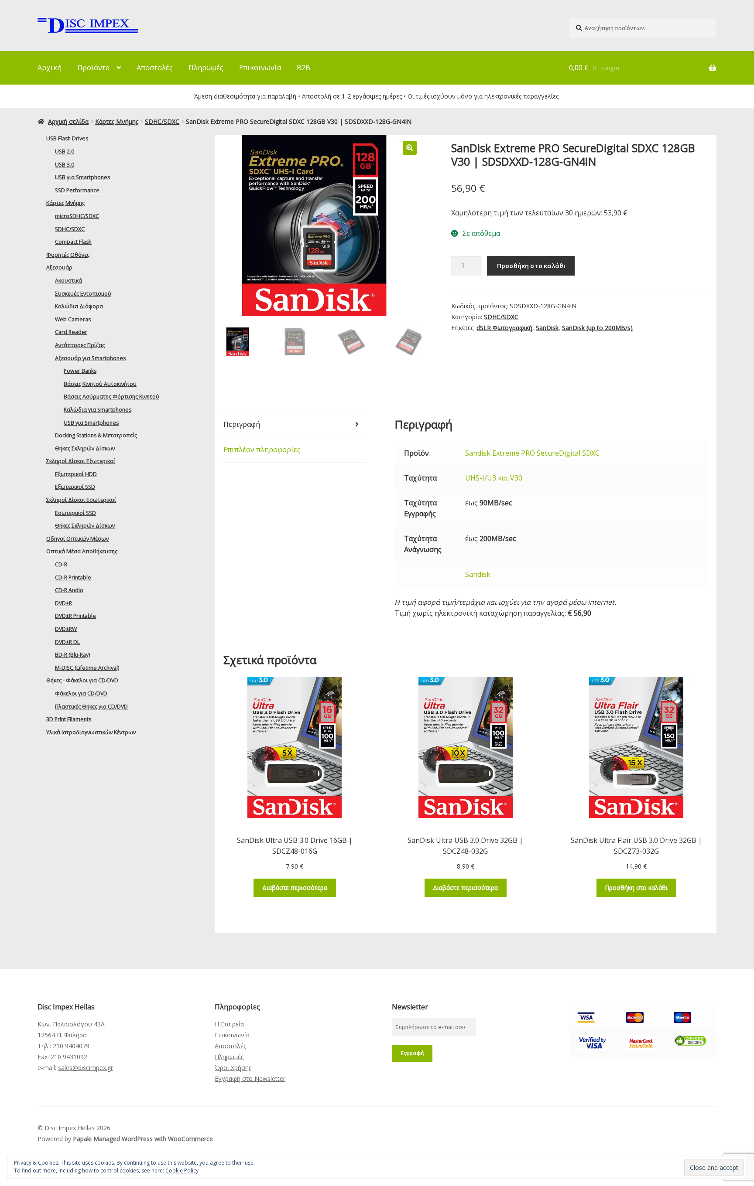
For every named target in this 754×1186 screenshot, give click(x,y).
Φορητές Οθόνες (67, 255)
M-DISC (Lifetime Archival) (87, 667)
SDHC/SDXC (162, 121)
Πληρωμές (205, 67)
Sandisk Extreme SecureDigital (532, 453)
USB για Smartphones (82, 177)
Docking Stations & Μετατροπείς (96, 435)
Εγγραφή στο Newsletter (250, 1078)
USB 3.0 (64, 164)
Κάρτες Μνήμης (116, 121)
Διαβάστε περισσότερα (294, 887)
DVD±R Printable (75, 616)
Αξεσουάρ (59, 267)
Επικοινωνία (260, 67)
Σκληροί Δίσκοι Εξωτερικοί (80, 461)
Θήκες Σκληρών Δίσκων (85, 448)
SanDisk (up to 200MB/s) (597, 328)
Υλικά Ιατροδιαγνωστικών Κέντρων (91, 732)
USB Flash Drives (67, 138)
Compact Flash (73, 241)
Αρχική (50, 67)
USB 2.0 (64, 151)
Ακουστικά (68, 280)
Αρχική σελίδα (68, 121)
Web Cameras (73, 319)
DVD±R (63, 603)
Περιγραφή (241, 424)
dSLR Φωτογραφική (504, 328)
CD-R (61, 564)
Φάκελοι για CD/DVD (81, 693)
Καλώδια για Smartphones (97, 409)
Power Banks (80, 371)
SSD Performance (77, 190)
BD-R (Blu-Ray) (72, 654)
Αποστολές (155, 67)
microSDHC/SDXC (77, 216)
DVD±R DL (67, 642)
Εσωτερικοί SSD (75, 513)
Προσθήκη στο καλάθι (531, 265)
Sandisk (477, 574)
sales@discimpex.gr (85, 1067)
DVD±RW (66, 629)
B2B (303, 67)
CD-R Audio (69, 590)
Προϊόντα (93, 67)
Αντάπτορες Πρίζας (80, 345)
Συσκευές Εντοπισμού (83, 293)
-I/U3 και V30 (493, 478)
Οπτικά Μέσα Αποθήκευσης (81, 551)
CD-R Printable (73, 577)
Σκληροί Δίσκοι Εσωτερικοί (81, 500)
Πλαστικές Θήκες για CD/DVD (91, 706)
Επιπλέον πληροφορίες (262, 449)
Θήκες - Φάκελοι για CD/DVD (82, 680)
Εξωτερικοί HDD (76, 474)
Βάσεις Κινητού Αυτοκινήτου (100, 384)
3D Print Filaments (68, 719)
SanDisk (547, 328)
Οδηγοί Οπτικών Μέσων (77, 538)
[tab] (294, 424)
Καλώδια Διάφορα (79, 306)
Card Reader (71, 332)
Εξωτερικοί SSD (75, 487)
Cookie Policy (182, 1170)
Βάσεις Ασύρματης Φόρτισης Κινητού (111, 396)
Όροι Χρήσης (233, 1067)
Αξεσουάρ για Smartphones (90, 358)
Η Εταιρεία (229, 1024)
